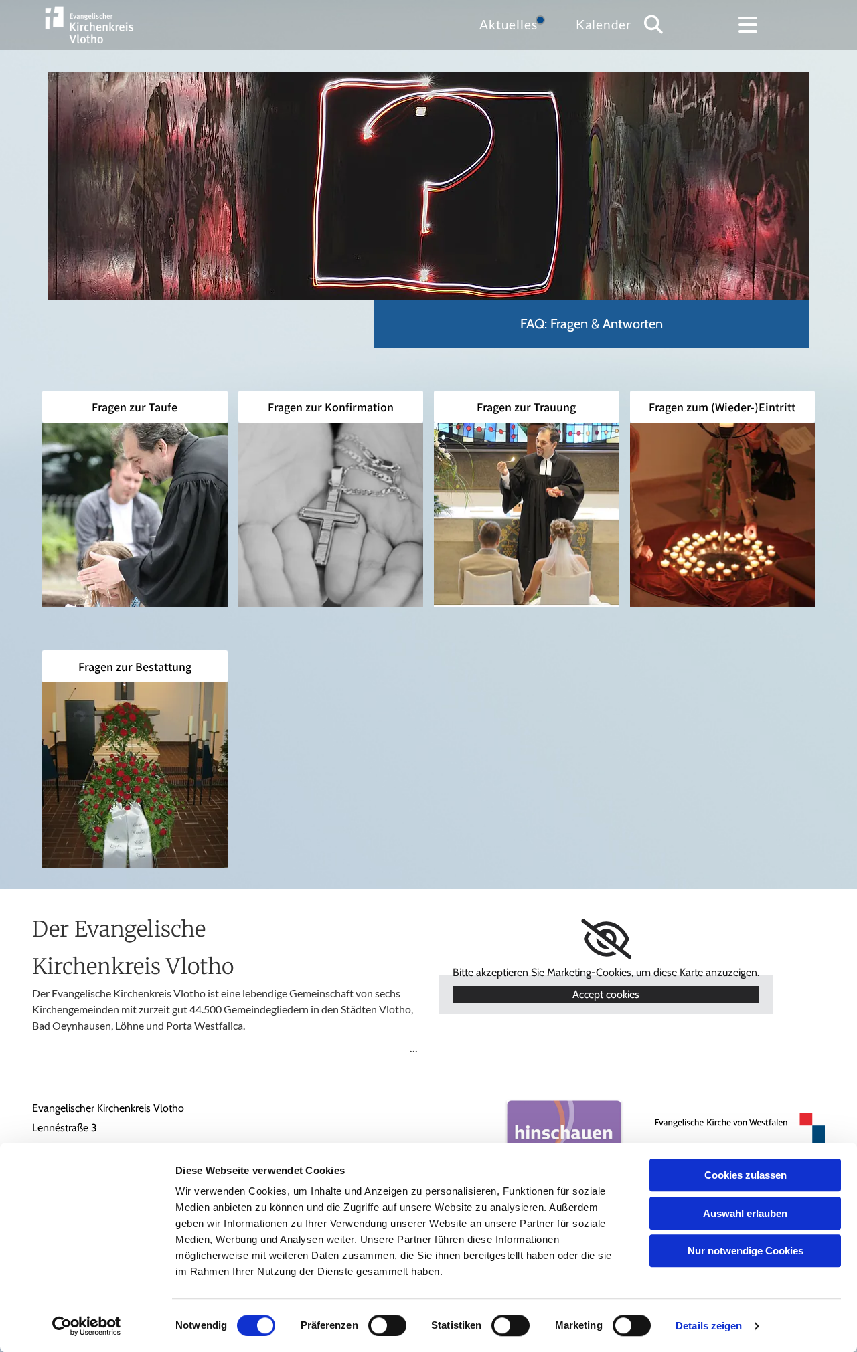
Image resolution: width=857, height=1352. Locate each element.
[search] (653, 24)
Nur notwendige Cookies (745, 1250)
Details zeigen (709, 1325)
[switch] (387, 1325)
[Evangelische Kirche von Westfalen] (734, 1131)
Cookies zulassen (745, 1175)
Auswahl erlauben (745, 1213)
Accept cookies (605, 994)
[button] (747, 24)
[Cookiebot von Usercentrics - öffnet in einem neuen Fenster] (86, 1326)
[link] (606, 939)
